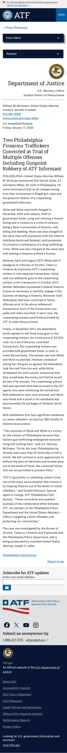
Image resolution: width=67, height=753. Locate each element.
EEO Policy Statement (17, 694)
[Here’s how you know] (33, 4)
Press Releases (16, 27)
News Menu (13, 38)
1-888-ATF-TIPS (13, 640)
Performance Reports (16, 720)
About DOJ (9, 681)
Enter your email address (19, 577)
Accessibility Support (16, 688)
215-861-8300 (12, 114)
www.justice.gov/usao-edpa (20, 118)
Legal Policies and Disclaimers (22, 707)
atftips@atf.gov (36, 640)
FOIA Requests (12, 701)
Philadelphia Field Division (19, 555)
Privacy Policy (12, 726)
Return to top (55, 561)
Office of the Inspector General (22, 714)
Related (11, 53)
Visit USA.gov (11, 745)
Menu (61, 15)
